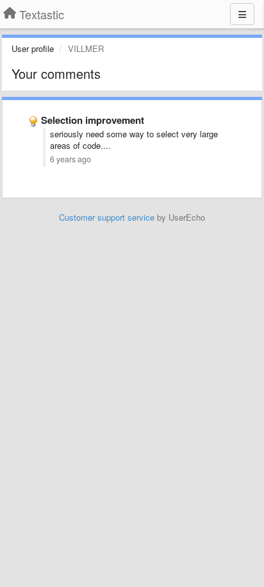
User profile (33, 48)
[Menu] (242, 14)
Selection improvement (92, 120)
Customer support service (106, 217)
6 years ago (70, 159)
